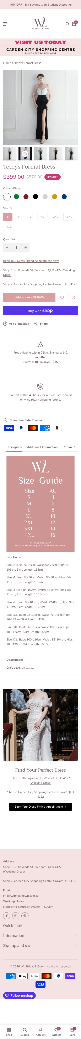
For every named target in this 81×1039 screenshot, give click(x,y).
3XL (71, 218)
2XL (55, 217)
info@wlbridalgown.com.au (21, 896)
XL (42, 217)
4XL (10, 228)
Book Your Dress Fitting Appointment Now (31, 261)
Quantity (9, 239)
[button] (62, 297)
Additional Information (42, 447)
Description (14, 447)
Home (7, 63)
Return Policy (72, 447)
